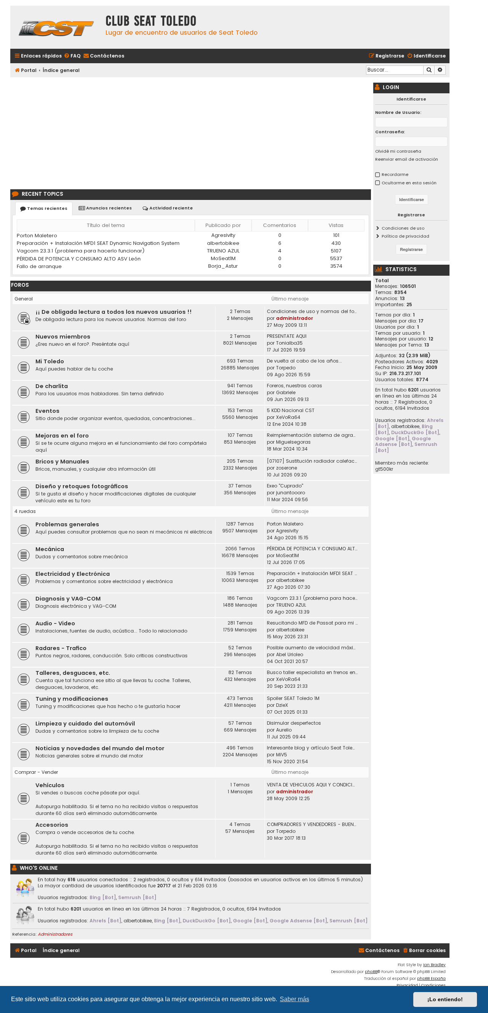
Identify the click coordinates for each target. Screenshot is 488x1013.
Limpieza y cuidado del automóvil (85, 723)
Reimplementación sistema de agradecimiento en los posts (312, 435)
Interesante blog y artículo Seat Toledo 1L (312, 748)
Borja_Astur (223, 266)
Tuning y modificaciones (71, 699)
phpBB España (431, 978)
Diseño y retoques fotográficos (81, 486)
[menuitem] (72, 56)
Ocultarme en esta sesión (409, 183)
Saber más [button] (294, 999)
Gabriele (285, 392)
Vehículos (49, 785)
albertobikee (223, 243)
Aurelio (284, 730)
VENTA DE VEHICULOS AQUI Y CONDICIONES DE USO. (312, 784)
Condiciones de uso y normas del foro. (312, 311)
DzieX (282, 705)
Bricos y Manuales (62, 461)
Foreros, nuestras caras (294, 385)
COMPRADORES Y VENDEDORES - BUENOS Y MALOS (312, 824)
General (23, 299)
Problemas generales (67, 524)
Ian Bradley (434, 965)
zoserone (286, 468)
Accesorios (51, 825)
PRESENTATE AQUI (287, 336)
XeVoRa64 (288, 417)
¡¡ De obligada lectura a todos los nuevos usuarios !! (113, 312)
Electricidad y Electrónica (72, 574)
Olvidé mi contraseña (398, 151)
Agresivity (223, 235)
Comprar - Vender (36, 772)
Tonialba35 (289, 343)
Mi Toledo (49, 361)
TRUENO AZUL (223, 250)
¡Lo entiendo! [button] (445, 999)
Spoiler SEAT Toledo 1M (293, 698)
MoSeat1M (223, 258)
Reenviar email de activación (406, 159)
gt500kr (384, 469)
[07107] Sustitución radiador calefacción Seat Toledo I (312, 461)
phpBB (371, 972)
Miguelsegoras (293, 442)
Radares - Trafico (61, 648)
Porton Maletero (37, 235)
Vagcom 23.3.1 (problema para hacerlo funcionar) (81, 250)
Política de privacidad (405, 236)
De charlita (51, 386)
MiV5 (281, 754)
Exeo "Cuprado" (285, 486)
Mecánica (49, 549)
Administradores (55, 934)
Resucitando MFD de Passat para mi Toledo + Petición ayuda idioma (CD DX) (312, 623)
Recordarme (395, 174)
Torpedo (285, 367)
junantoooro (290, 492)
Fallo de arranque (39, 266)
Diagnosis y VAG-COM (68, 598)
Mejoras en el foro (62, 435)
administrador (294, 318)
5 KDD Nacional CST (291, 410)
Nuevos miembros (62, 336)
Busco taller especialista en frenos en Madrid (312, 672)
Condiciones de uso (403, 228)
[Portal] (56, 27)
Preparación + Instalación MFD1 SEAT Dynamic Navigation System (98, 243)
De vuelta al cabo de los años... (304, 361)
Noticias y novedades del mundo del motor (99, 748)
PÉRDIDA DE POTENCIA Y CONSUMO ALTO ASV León (79, 258)
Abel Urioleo (289, 654)
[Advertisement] (190, 132)
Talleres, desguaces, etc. (72, 673)
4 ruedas (25, 511)
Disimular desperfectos (294, 723)
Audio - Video (55, 623)
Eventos (47, 411)
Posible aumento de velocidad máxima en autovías (312, 647)
